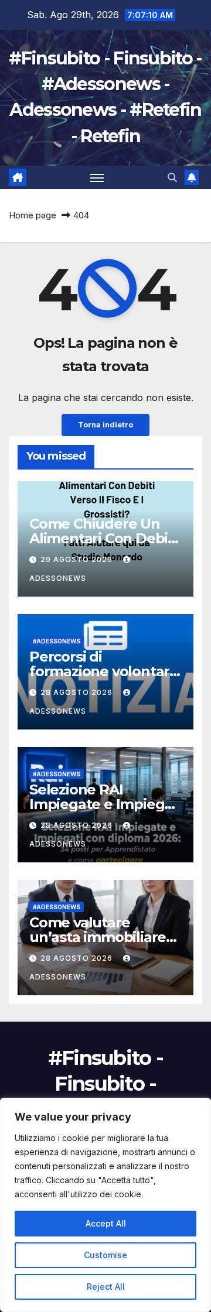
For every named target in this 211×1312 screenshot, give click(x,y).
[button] (172, 177)
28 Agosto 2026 (77, 692)
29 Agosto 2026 (77, 559)
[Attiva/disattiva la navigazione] (97, 177)
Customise (105, 1255)
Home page (32, 215)
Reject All (106, 1287)
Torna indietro (105, 424)
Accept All (106, 1223)
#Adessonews (56, 641)
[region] (105, 1205)
